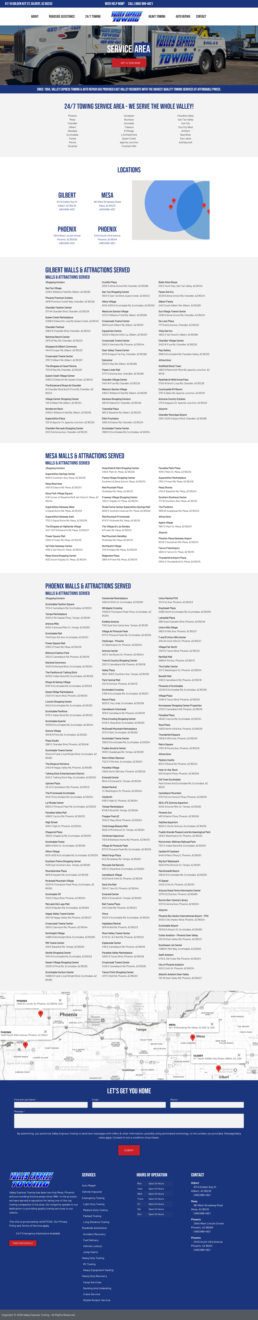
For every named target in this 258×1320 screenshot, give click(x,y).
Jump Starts (90, 1252)
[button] (204, 206)
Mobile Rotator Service (96, 1300)
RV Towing (89, 1264)
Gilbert (67, 195)
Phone (174, 1099)
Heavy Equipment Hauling (98, 1270)
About (35, 16)
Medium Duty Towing (95, 1210)
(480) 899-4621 (143, 3)
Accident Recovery (94, 1234)
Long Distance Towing (96, 1221)
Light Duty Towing (94, 1204)
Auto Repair (183, 16)
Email (95, 1099)
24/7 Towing (93, 16)
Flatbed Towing (92, 1216)
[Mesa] (107, 184)
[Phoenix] (67, 218)
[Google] (245, 3)
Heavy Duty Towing (93, 1258)
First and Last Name (25, 1099)
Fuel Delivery (91, 1240)
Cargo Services (92, 1282)
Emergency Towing (93, 1198)
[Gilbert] (67, 184)
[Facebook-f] (237, 3)
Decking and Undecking (97, 1288)
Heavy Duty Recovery (94, 1276)
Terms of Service (32, 1225)
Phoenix (67, 229)
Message (19, 1111)
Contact (201, 16)
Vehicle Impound (92, 1191)
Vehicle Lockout (92, 1246)
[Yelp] (254, 3)
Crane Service (91, 1294)
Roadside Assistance (62, 16)
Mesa (107, 195)
